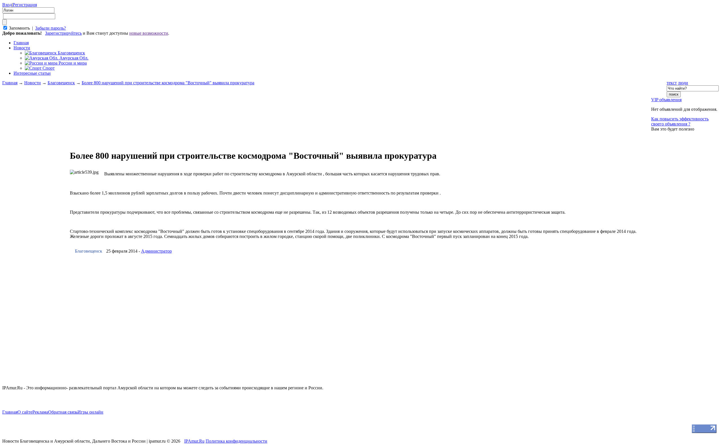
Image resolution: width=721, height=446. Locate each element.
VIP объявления (666, 99)
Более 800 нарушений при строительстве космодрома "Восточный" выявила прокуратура (168, 82)
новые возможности (148, 33)
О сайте (24, 412)
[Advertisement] (36, 199)
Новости (22, 47)
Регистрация (25, 4)
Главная (9, 82)
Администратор (156, 251)
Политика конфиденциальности (236, 441)
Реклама (40, 412)
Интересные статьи (32, 73)
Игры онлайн (90, 412)
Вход (7, 4)
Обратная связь (62, 412)
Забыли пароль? (50, 28)
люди (683, 82)
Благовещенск (61, 82)
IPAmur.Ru (194, 441)
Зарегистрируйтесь (63, 33)
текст (672, 82)
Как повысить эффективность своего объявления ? (680, 121)
